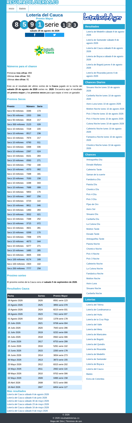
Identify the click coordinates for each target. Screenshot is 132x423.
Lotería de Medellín (95, 354)
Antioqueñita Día (94, 159)
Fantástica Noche (94, 273)
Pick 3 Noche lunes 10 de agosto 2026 (104, 114)
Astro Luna (91, 283)
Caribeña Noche (94, 293)
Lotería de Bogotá (94, 339)
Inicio (11, 8)
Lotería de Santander (96, 359)
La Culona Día (93, 224)
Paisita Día (91, 184)
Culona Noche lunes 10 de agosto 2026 (105, 123)
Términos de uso (74, 421)
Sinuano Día (92, 214)
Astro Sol (90, 209)
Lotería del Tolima (94, 305)
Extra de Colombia (95, 379)
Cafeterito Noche (94, 263)
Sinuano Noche (93, 288)
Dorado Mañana (94, 164)
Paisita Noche (93, 244)
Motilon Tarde (92, 229)
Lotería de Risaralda (96, 349)
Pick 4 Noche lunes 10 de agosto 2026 (104, 119)
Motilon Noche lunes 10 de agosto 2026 (105, 109)
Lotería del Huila (94, 314)
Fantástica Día (93, 179)
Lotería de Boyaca (95, 364)
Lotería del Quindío (95, 344)
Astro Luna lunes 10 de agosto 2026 (103, 104)
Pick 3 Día (91, 199)
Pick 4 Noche (92, 254)
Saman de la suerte (95, 174)
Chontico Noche (94, 249)
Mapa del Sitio (57, 421)
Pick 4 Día (91, 194)
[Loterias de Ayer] (102, 21)
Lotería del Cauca (94, 369)
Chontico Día (92, 189)
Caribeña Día (92, 219)
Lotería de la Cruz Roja (97, 319)
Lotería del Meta (94, 329)
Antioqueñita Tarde (95, 239)
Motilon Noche (93, 278)
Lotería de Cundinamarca (98, 309)
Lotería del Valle (94, 324)
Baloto (22, 8)
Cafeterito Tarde (94, 169)
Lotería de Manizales (96, 334)
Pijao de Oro (92, 204)
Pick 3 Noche (92, 258)
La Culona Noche (94, 268)
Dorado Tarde (92, 234)
